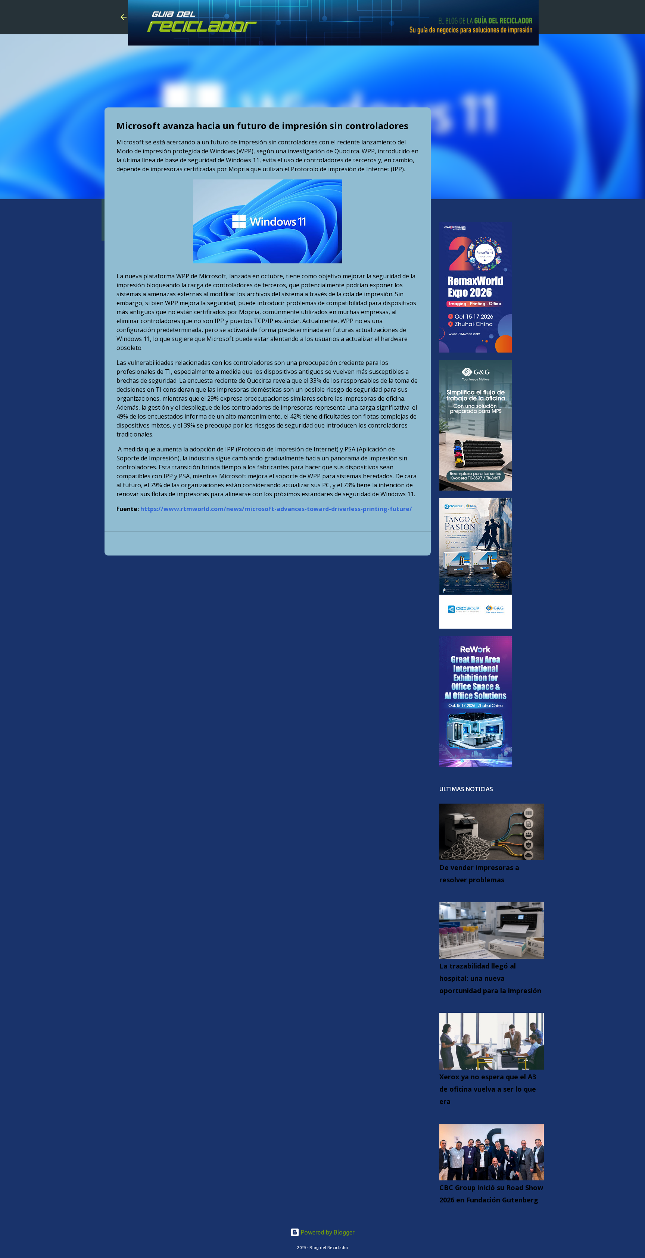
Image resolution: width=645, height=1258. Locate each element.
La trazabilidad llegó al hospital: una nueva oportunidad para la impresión (490, 978)
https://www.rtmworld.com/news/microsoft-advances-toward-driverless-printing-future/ (276, 509)
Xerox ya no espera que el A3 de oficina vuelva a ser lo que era (487, 1089)
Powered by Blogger (327, 1232)
